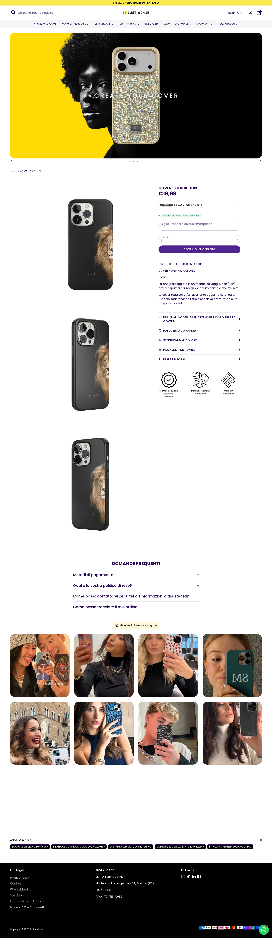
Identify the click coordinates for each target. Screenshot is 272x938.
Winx (167, 24)
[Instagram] (183, 876)
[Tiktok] (188, 876)
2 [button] (133, 161)
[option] (136, 95)
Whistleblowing (20, 889)
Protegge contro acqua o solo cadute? (79, 846)
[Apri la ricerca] (13, 12)
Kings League (103, 24)
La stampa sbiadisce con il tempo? (130, 846)
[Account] (250, 13)
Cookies (15, 883)
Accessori (203, 24)
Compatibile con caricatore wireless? (180, 846)
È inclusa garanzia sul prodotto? (230, 846)
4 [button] (141, 161)
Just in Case (36, 929)
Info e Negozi (227, 24)
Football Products (74, 24)
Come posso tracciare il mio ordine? (106, 606)
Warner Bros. (128, 24)
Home (13, 171)
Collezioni (181, 24)
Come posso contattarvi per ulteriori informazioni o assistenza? (131, 596)
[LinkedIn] (194, 876)
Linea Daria (151, 24)
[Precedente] (12, 161)
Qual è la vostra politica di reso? (102, 585)
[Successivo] (260, 161)
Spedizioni (17, 895)
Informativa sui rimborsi (27, 901)
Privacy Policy (19, 878)
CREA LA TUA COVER (45, 24)
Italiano (233, 13)
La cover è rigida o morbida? (30, 846)
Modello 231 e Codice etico (28, 907)
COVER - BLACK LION (31, 171)
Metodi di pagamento (93, 574)
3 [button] (137, 161)
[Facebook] (199, 876)
